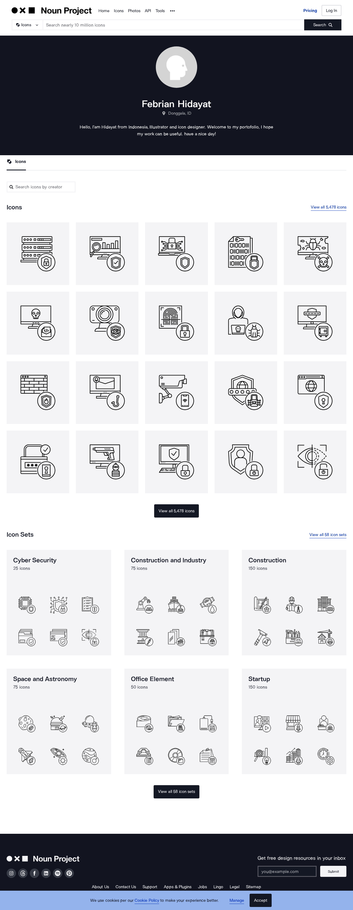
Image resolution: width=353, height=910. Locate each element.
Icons (119, 10)
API (148, 10)
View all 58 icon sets (327, 534)
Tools (160, 10)
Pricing (310, 10)
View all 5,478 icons (329, 207)
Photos (134, 10)
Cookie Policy (147, 900)
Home (103, 10)
